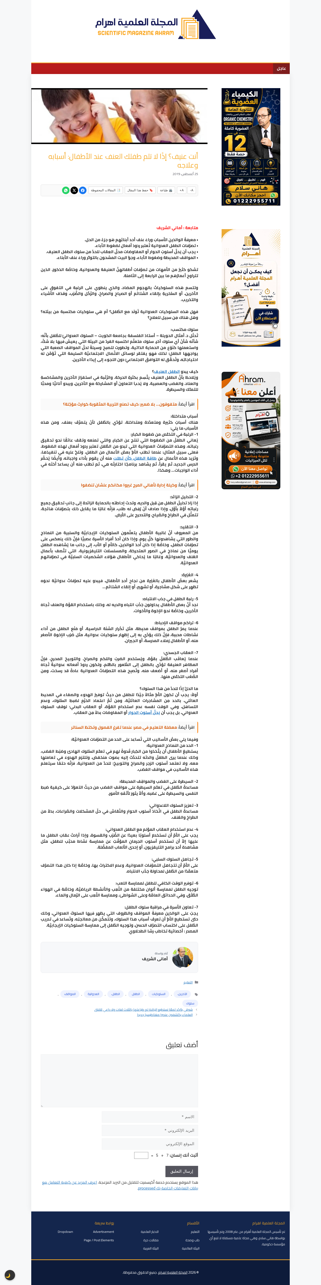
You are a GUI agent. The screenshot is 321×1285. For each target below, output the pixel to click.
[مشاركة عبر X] (74, 190)
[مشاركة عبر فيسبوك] (82, 190)
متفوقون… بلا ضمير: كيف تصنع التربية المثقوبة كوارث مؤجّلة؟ (120, 404)
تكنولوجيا (146, 55)
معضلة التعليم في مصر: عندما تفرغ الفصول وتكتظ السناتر (124, 727)
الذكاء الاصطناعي (93, 55)
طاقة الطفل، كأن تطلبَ (135, 458)
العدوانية (93, 994)
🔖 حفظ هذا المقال (140, 190)
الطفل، (115, 994)
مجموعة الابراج (60, 55)
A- (191, 190)
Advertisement (103, 1232)
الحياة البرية (170, 55)
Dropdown (65, 1232)
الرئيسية (269, 55)
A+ (182, 190)
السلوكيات (158, 994)
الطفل (136, 994)
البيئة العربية (151, 1248)
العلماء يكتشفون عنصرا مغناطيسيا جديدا (165, 1014)
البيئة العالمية (216, 55)
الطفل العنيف (167, 371)
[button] (37, 55)
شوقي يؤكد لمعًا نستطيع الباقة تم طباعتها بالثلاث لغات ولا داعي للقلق (143, 1009)
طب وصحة (122, 55)
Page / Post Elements (99, 1240)
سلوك (190, 1003)
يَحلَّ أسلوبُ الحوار (144, 712)
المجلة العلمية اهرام (173, 1272)
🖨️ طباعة (166, 190)
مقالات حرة (151, 1240)
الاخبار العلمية (244, 55)
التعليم (192, 55)
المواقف (70, 994)
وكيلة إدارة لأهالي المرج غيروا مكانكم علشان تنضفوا (129, 485)
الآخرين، (182, 994)
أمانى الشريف (155, 959)
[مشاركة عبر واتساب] (66, 190)
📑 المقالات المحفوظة (105, 190)
